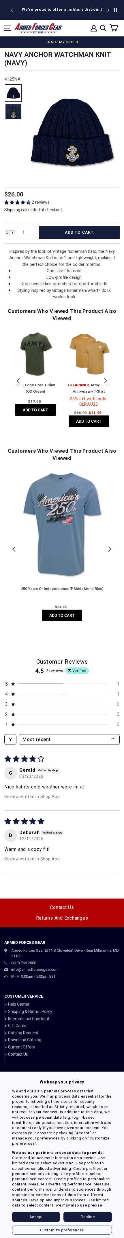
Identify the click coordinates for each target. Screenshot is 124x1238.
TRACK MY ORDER (62, 42)
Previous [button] (19, 381)
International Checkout (28, 1018)
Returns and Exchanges (62, 918)
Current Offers (21, 1047)
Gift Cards (17, 1025)
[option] (62, 9)
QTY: (10, 232)
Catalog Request (23, 1033)
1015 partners (46, 1091)
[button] (18, 202)
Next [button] (105, 381)
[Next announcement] (108, 10)
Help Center (18, 1004)
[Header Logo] (38, 28)
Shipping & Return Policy (30, 1011)
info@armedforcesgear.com (35, 969)
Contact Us (62, 907)
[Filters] (10, 739)
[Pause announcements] (115, 10)
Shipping (12, 209)
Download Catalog (24, 1039)
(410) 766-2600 (23, 963)
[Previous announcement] (12, 10)
